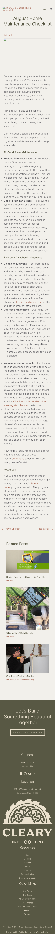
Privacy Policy (27, 874)
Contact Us (27, 766)
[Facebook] (21, 773)
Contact (27, 914)
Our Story (27, 891)
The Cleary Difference (27, 899)
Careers (27, 859)
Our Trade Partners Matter (20, 676)
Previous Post (11, 529)
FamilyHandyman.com (29, 302)
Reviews (27, 863)
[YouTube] (29, 773)
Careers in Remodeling (24, 680)
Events (27, 870)
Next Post (46, 529)
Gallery (27, 910)
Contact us (18, 458)
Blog (27, 855)
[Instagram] (25, 773)
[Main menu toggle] (44, 9)
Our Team (27, 895)
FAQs (27, 866)
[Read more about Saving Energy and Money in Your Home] (27, 561)
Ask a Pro (9, 35)
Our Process (27, 903)
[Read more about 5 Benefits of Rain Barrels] (27, 608)
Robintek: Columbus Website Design (34, 932)
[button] (51, 9)
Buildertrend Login (27, 878)
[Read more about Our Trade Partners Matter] (27, 657)
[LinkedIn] (34, 773)
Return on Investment (27, 906)
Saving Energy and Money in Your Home (27, 577)
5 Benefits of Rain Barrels (19, 633)
